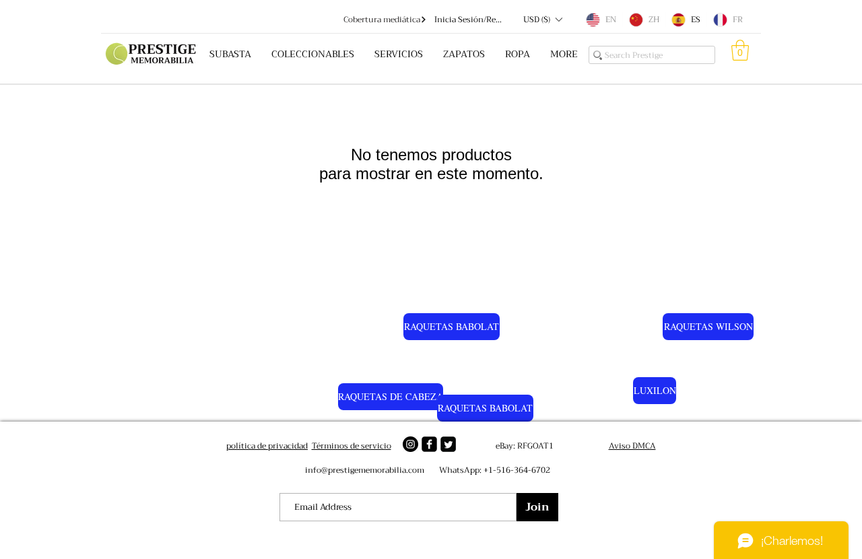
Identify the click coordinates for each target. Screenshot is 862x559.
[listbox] (542, 19)
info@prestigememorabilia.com (364, 470)
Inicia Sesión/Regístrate (469, 20)
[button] (542, 19)
